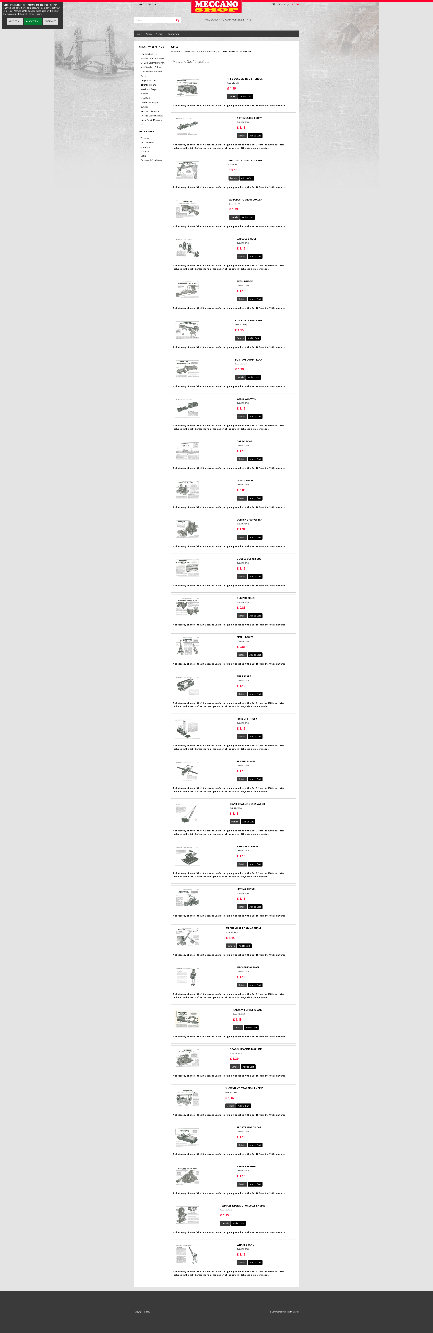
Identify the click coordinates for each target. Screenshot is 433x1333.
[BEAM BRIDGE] (187, 300)
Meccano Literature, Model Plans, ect (202, 51)
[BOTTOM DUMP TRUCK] (187, 378)
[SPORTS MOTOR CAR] (187, 1147)
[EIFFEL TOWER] (187, 656)
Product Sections (151, 47)
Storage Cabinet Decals (152, 115)
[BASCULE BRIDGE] (187, 259)
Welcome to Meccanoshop (147, 140)
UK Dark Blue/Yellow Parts (153, 62)
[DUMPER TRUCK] (187, 617)
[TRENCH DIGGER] (187, 1185)
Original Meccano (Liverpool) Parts (149, 82)
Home (139, 33)
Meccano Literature (150, 111)
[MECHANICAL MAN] (187, 988)
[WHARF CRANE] (187, 1265)
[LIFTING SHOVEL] (187, 908)
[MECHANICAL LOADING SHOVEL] (187, 947)
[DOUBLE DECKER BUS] (187, 578)
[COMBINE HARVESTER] (187, 539)
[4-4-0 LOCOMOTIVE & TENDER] (187, 98)
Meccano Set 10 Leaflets (237, 51)
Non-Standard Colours (151, 67)
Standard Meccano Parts (152, 58)
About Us (145, 147)
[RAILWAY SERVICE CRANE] (187, 1029)
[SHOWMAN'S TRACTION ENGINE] (187, 1107)
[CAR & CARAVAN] (187, 419)
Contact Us (173, 33)
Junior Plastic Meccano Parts (151, 122)
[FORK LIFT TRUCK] (187, 740)
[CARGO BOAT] (187, 461)
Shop (149, 33)
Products (145, 151)
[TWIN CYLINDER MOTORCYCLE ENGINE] (187, 1225)
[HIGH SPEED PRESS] (187, 866)
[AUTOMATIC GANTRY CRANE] (187, 180)
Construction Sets (149, 54)
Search (159, 33)
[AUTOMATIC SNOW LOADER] (187, 218)
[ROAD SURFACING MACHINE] (187, 1068)
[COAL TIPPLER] (187, 500)
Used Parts (146, 98)
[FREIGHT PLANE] (187, 781)
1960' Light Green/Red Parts (151, 73)
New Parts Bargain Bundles (149, 91)
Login (143, 155)
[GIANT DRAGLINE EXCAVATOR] (187, 824)
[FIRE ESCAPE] (187, 696)
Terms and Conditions (151, 160)
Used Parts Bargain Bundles (150, 104)
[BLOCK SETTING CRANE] (187, 340)
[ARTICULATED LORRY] (187, 138)
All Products (177, 51)
